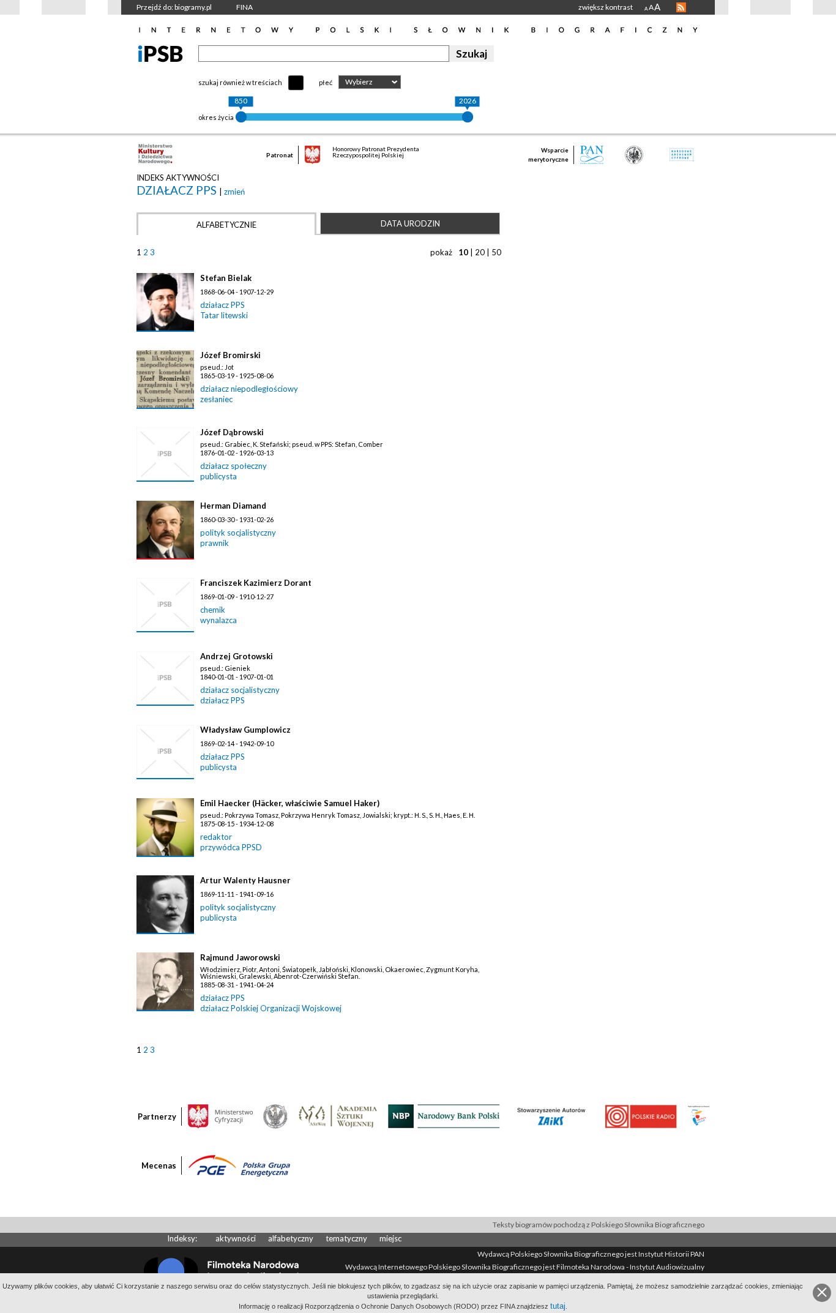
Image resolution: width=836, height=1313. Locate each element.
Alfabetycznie (226, 225)
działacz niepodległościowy (249, 389)
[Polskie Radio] (640, 1115)
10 (463, 252)
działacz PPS (177, 190)
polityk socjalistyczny (238, 532)
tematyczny (346, 1238)
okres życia (216, 117)
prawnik (214, 543)
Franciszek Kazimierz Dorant (256, 583)
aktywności (235, 1238)
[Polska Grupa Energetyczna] (239, 1165)
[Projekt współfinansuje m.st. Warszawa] (698, 1115)
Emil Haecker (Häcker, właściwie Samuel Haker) (289, 803)
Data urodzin (410, 223)
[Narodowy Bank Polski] (444, 1115)
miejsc (390, 1238)
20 (480, 252)
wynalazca (218, 620)
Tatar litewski (224, 315)
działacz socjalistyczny (240, 690)
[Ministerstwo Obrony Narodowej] (275, 1115)
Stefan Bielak (226, 278)
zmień (234, 191)
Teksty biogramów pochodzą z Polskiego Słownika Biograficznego (598, 1224)
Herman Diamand (233, 506)
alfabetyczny (290, 1238)
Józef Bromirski (230, 355)
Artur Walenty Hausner (245, 880)
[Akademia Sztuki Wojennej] (338, 1115)
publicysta (218, 476)
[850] (241, 116)
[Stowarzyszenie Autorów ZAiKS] (552, 1115)
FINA (244, 7)
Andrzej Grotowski (236, 656)
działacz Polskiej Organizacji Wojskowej (270, 1008)
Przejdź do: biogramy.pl (174, 7)
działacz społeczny (233, 466)
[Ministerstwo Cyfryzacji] (220, 1115)
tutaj (557, 1306)
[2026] (467, 116)
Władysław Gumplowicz (245, 730)
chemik (212, 610)
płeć (325, 82)
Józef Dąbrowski (232, 432)
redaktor (216, 837)
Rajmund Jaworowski (240, 957)
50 (496, 252)
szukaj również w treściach (240, 82)
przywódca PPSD (231, 847)
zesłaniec (216, 399)
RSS (681, 7)
